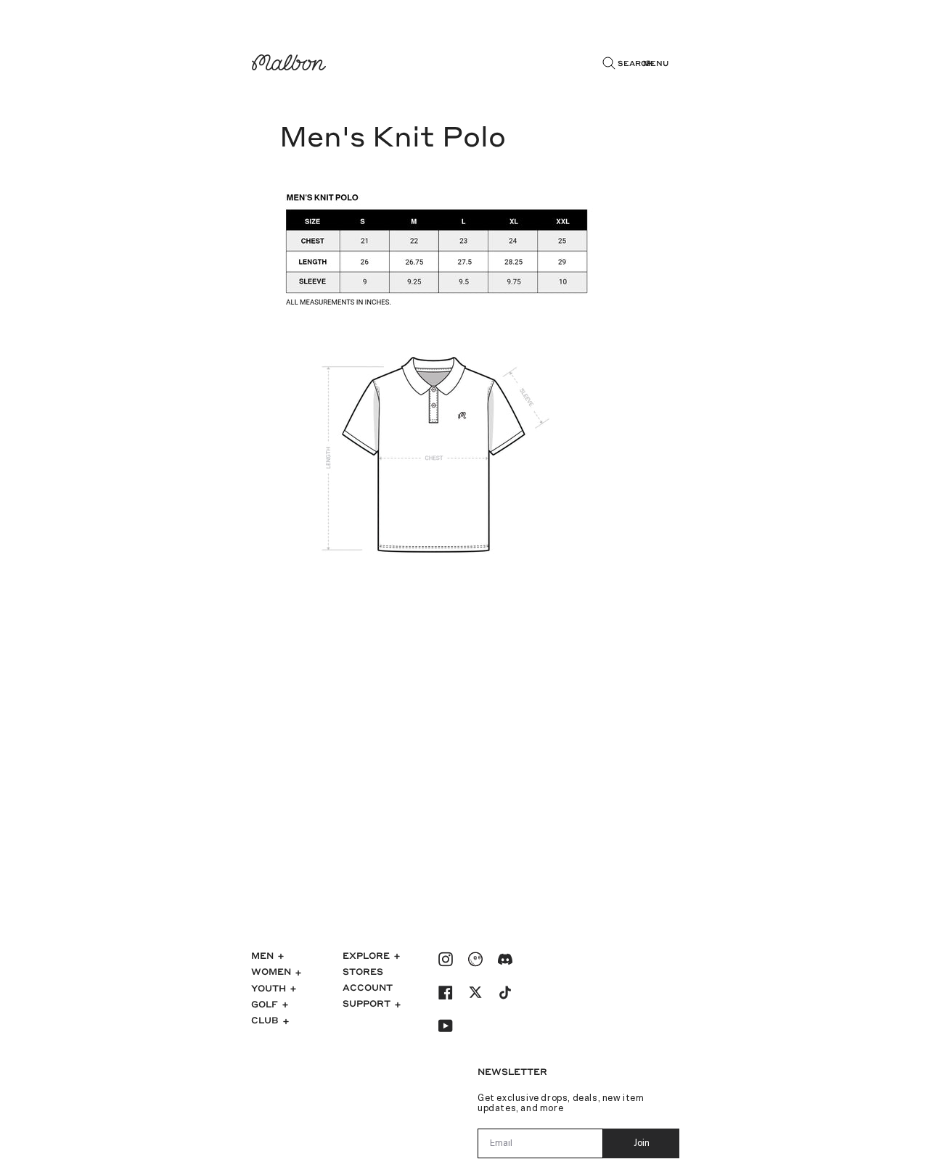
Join (642, 1143)
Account (368, 987)
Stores (363, 971)
